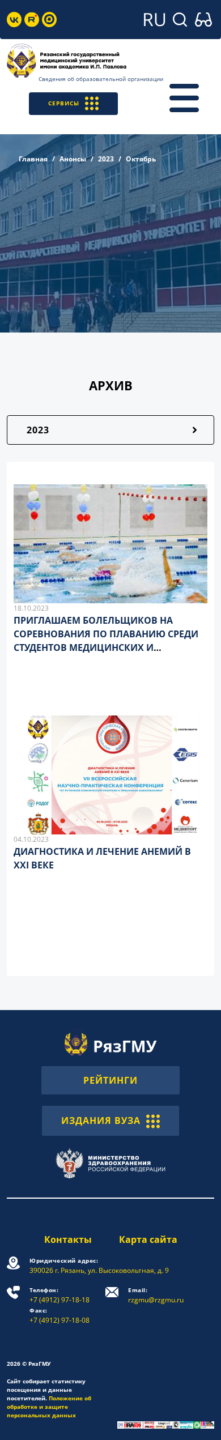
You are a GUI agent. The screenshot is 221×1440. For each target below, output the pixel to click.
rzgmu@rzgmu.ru (156, 1295)
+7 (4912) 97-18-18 (59, 1295)
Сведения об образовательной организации (101, 79)
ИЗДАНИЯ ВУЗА (101, 1120)
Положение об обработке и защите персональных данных (49, 1406)
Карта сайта (148, 1239)
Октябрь (141, 159)
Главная (33, 159)
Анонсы (73, 159)
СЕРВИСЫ (63, 103)
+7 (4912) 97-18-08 (59, 1315)
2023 (106, 159)
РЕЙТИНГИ (110, 1080)
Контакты (68, 1239)
